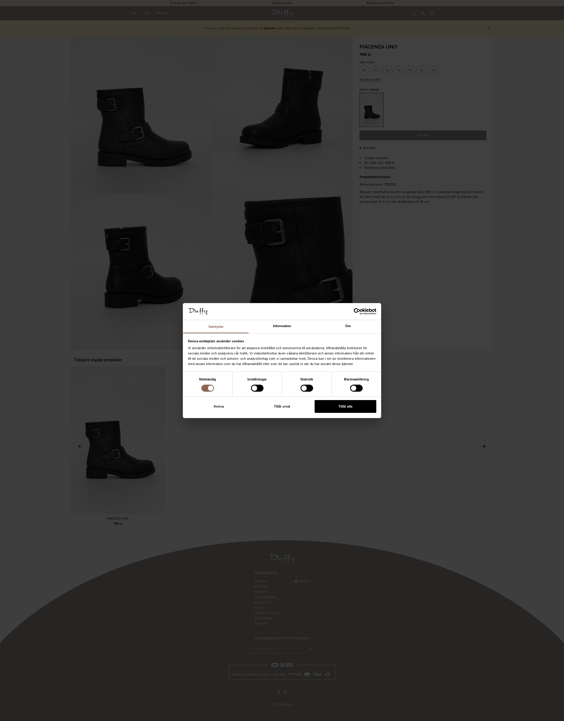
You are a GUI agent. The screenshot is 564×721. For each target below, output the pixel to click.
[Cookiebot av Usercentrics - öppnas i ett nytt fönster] (357, 311)
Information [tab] (282, 326)
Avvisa (218, 406)
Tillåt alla (345, 406)
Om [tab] (348, 326)
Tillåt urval (282, 406)
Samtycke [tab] (216, 326)
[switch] (257, 388)
